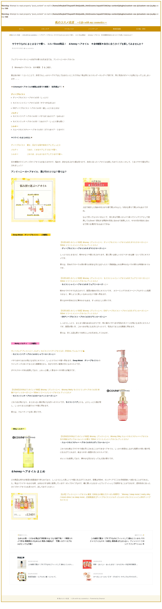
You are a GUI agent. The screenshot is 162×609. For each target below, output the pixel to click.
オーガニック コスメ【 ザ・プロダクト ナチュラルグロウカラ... (115, 577)
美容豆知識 (117, 29)
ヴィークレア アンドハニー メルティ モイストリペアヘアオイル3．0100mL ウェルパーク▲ (48, 351)
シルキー (14, 126)
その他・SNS (140, 29)
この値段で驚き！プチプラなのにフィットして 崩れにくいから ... (50, 564)
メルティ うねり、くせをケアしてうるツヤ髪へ (34, 149)
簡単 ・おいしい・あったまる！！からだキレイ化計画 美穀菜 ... (115, 564)
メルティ (14, 113)
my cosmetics (29, 48)
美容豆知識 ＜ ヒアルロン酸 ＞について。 (42, 577)
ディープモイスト (18, 94)
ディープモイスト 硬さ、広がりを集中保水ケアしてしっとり (36, 145)
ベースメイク (69, 29)
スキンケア (45, 29)
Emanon (102, 598)
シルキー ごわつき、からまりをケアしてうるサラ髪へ (36, 154)
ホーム (21, 29)
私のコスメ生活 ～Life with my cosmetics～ (81, 22)
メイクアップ (93, 29)
